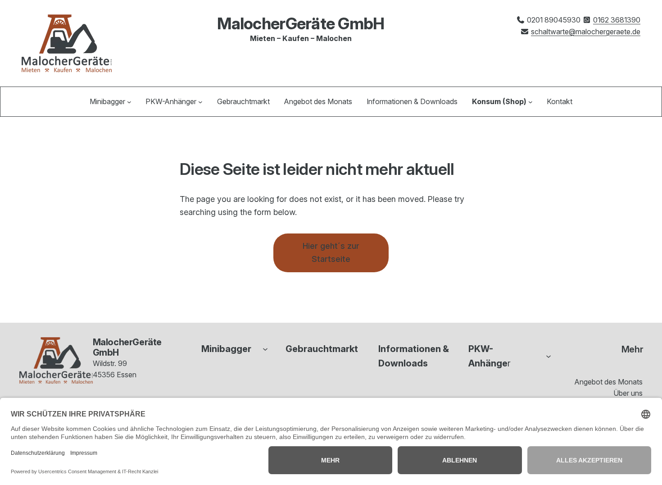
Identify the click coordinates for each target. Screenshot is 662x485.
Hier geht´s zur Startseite (331, 252)
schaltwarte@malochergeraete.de (585, 31)
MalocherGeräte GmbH (300, 23)
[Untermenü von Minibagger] (129, 102)
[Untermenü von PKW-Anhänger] (200, 102)
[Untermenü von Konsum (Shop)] (530, 102)
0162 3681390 (616, 19)
